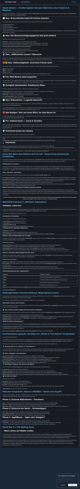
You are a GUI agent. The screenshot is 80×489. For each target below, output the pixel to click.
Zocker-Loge (10, 2)
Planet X (26, 384)
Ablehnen (73, 485)
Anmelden (74, 2)
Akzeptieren (63, 485)
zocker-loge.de (25, 381)
